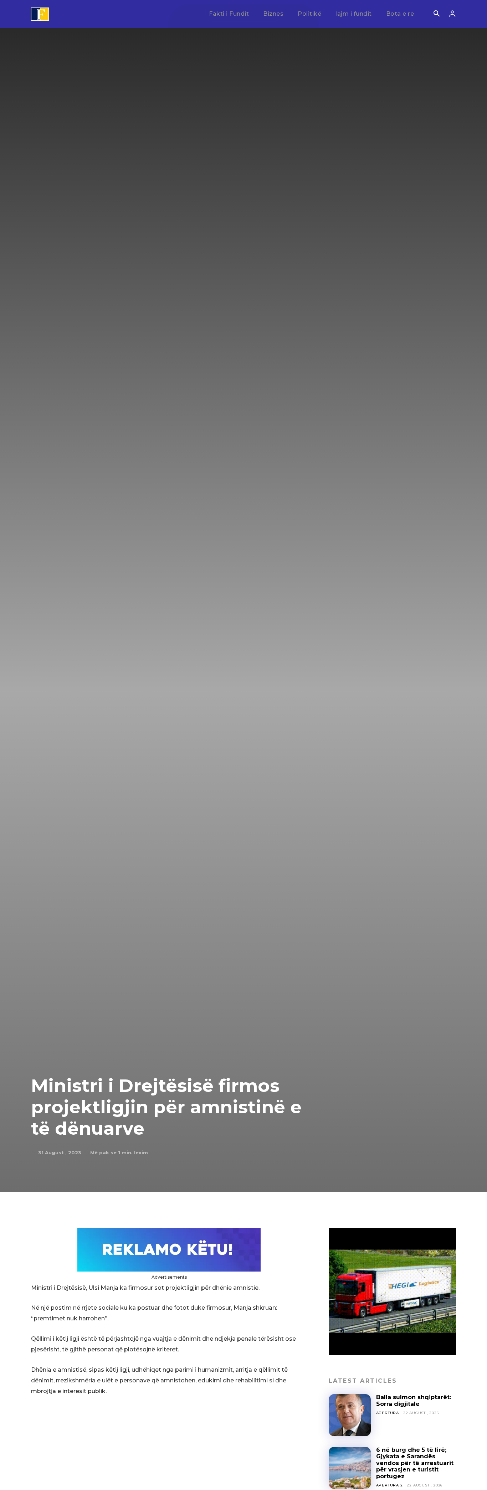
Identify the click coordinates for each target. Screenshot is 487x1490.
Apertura (387, 1413)
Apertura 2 (389, 1485)
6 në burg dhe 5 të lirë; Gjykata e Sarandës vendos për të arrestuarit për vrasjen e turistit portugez (414, 1463)
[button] (436, 14)
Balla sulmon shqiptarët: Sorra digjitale (413, 1400)
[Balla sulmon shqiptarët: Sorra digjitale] (350, 1415)
